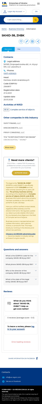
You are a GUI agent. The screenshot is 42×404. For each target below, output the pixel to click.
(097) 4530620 (10, 73)
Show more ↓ (10, 147)
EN (36, 11)
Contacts (6, 372)
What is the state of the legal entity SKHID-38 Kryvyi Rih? (17, 281)
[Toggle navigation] (38, 4)
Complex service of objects (19, 110)
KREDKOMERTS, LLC (13, 128)
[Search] (36, 20)
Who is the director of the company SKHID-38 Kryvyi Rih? (18, 272)
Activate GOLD (21, 173)
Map (18, 49)
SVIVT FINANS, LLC (12, 123)
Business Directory (16, 29)
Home (4, 29)
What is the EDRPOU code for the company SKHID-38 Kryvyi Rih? (19, 257)
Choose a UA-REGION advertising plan (21, 234)
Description (8, 49)
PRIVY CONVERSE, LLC (14, 132)
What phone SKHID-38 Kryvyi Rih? (19, 264)
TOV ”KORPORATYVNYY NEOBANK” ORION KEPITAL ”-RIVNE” (20, 138)
